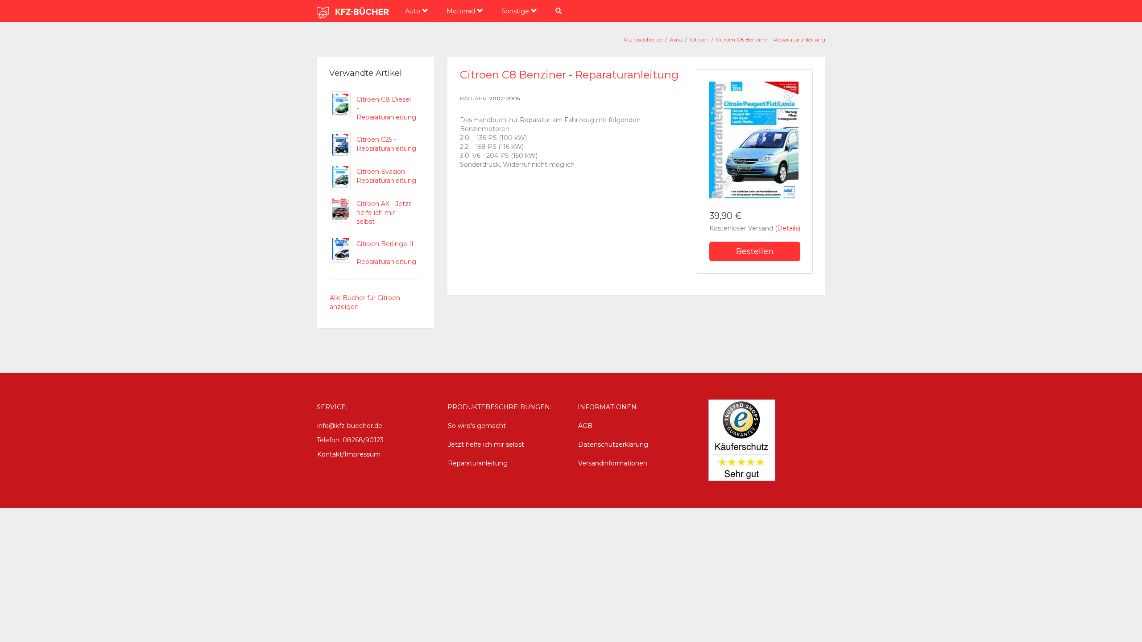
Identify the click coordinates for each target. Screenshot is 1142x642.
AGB (585, 426)
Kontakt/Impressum (349, 454)
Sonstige (516, 11)
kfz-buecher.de (643, 39)
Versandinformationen (612, 463)
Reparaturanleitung (478, 463)
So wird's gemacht (477, 426)
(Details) (787, 228)
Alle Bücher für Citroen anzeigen (365, 302)
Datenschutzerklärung (613, 444)
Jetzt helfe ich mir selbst (486, 444)
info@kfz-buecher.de (349, 426)
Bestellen (755, 251)
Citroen (699, 39)
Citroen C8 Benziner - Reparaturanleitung (770, 39)
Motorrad (462, 11)
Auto (413, 11)
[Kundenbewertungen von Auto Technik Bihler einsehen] (741, 440)
